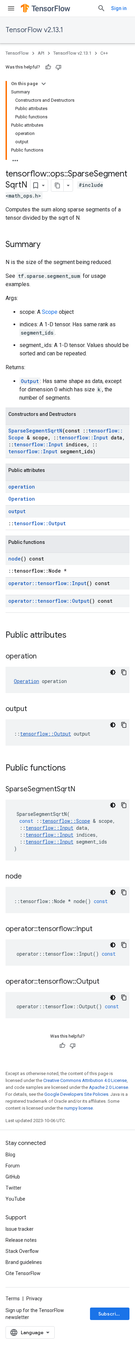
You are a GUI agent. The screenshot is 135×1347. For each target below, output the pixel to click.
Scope (49, 312)
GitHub (13, 1177)
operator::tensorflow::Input (47, 583)
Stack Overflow (22, 1251)
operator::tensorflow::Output (48, 601)
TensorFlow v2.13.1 (34, 30)
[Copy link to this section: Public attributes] (73, 635)
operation (21, 486)
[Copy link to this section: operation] (44, 657)
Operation (21, 498)
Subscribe (110, 1314)
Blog (10, 1154)
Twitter (13, 1188)
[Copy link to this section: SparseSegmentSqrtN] (82, 789)
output (17, 511)
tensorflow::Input (83, 437)
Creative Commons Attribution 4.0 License (85, 1080)
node (14, 558)
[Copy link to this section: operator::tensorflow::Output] (106, 982)
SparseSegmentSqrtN (35, 430)
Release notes (21, 1240)
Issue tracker (20, 1229)
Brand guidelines (24, 1262)
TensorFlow (17, 53)
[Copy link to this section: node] (29, 877)
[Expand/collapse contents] (43, 84)
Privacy (34, 1298)
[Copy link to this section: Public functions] (73, 768)
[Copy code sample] (123, 672)
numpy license (78, 1108)
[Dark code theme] (112, 672)
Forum (13, 1165)
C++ (104, 53)
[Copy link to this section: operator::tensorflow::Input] (99, 929)
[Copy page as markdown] (57, 185)
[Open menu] (11, 8)
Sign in (119, 8)
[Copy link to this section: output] (34, 709)
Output (30, 381)
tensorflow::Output (40, 523)
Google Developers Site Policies (76, 1094)
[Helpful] (48, 67)
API (41, 53)
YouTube (15, 1199)
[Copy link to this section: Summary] (47, 245)
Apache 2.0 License (108, 1087)
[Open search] (101, 8)
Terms (13, 1298)
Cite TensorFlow (23, 1273)
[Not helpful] (58, 67)
